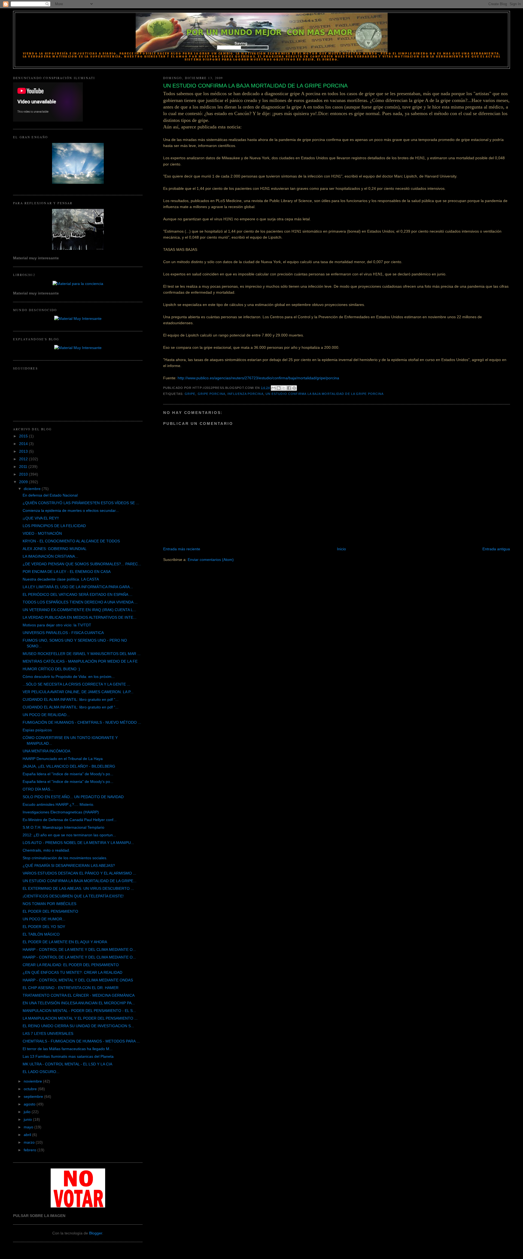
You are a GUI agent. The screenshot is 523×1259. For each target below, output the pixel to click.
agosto (30, 1104)
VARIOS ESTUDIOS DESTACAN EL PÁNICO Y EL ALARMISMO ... (79, 873)
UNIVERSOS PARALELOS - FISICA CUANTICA (63, 632)
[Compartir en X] (284, 388)
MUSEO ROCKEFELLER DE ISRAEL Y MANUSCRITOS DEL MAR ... (82, 653)
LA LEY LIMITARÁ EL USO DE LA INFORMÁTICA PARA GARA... (78, 587)
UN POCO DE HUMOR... (44, 919)
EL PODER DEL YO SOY (44, 926)
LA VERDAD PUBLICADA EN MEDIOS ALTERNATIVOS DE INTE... (79, 617)
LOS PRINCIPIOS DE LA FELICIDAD (54, 526)
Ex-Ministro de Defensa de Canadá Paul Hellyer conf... (70, 820)
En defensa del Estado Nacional (50, 495)
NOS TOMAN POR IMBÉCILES (49, 904)
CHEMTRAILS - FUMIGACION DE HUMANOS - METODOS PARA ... (81, 1041)
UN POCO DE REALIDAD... (46, 715)
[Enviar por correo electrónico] (273, 388)
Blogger (95, 1233)
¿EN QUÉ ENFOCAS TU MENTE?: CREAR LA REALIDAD (72, 972)
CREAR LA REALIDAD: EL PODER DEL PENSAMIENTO (71, 965)
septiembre (34, 1096)
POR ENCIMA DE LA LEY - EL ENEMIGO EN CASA (67, 571)
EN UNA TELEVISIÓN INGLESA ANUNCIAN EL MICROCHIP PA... (79, 1003)
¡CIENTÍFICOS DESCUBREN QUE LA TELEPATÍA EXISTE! (73, 896)
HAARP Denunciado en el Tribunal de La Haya (63, 758)
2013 (24, 451)
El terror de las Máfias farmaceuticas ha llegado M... (67, 1049)
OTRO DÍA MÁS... (38, 789)
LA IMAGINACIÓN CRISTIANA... (50, 556)
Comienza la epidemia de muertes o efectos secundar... (71, 510)
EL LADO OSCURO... (41, 1071)
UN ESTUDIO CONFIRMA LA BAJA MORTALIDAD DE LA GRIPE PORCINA (325, 393)
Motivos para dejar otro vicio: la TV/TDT (57, 625)
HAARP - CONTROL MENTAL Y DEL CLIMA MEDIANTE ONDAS (78, 980)
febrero (30, 1150)
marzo (30, 1142)
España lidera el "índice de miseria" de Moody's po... (68, 774)
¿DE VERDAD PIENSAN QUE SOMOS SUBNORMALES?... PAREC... (82, 564)
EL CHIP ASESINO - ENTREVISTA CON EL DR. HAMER (70, 987)
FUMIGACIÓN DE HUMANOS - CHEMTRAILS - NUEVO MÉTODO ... (82, 722)
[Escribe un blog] (278, 388)
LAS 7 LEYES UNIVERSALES (48, 1033)
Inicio (341, 549)
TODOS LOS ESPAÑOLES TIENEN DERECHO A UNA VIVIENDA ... (80, 602)
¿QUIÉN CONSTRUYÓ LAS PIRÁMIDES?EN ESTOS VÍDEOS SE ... (81, 503)
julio (28, 1112)
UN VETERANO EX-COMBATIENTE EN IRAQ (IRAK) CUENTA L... (79, 610)
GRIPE (190, 393)
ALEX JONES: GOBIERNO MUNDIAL (55, 548)
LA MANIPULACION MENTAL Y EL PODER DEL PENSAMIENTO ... (80, 1018)
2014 (24, 443)
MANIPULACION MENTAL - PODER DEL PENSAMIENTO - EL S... (79, 1010)
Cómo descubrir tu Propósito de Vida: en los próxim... (69, 676)
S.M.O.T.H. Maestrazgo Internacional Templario (63, 827)
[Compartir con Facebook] (289, 388)
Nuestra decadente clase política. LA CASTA (61, 579)
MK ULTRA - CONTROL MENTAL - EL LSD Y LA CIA (67, 1064)
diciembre (33, 488)
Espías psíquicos (37, 730)
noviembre (33, 1081)
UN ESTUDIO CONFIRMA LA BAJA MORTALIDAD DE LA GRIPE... (79, 881)
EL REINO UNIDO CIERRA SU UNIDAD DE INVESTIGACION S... (78, 1026)
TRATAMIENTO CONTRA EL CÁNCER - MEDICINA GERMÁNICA (79, 995)
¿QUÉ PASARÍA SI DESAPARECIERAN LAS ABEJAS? (69, 865)
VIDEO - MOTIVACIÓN (42, 533)
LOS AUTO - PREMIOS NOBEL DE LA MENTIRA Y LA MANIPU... (78, 842)
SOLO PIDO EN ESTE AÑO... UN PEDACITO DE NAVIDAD (73, 797)
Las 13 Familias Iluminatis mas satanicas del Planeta (68, 1056)
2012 (24, 459)
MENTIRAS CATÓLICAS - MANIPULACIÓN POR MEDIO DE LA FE (80, 661)
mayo (29, 1127)
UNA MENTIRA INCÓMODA (46, 751)
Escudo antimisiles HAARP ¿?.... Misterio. (58, 804)
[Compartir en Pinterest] (294, 388)
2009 (24, 482)
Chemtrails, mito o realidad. (46, 850)
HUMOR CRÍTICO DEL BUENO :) (51, 669)
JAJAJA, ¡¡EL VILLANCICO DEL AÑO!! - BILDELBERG (69, 766)
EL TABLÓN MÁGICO (41, 934)
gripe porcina (211, 393)
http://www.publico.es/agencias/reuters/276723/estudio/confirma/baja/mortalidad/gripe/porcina (258, 378)
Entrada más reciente (181, 549)
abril (28, 1134)
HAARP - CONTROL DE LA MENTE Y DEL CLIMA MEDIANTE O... (79, 949)
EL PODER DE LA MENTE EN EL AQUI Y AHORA (65, 942)
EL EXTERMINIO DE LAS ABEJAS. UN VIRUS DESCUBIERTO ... (78, 888)
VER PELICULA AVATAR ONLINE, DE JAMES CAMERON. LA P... (78, 692)
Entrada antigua (496, 549)
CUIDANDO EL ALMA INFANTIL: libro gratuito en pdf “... (70, 699)
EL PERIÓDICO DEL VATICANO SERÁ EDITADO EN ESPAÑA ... (77, 594)
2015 (24, 436)
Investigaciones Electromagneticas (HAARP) (61, 812)
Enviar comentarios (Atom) (211, 559)
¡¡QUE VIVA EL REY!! (41, 518)
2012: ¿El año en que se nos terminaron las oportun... (69, 835)
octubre (31, 1089)
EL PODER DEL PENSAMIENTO (50, 911)
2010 (24, 474)
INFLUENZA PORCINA (245, 393)
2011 (23, 466)
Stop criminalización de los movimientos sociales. (65, 858)
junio (28, 1119)
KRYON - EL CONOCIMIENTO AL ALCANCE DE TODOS (71, 541)
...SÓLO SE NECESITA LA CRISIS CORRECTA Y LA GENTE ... (76, 684)
